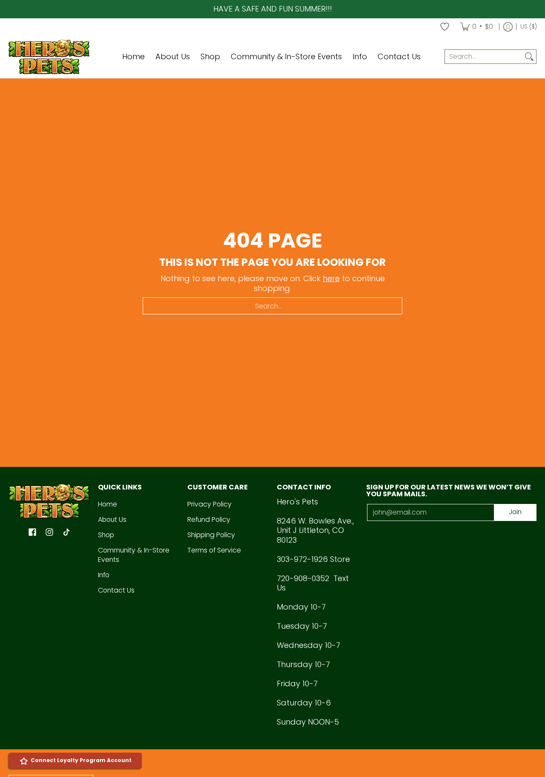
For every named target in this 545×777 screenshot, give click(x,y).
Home (107, 504)
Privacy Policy (209, 504)
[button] (32, 533)
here (331, 278)
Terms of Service (214, 550)
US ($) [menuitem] (528, 27)
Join (515, 512)
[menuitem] (476, 26)
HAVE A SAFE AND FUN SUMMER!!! (272, 8)
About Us (112, 519)
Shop (106, 535)
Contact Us (116, 590)
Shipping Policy (211, 535)
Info (103, 575)
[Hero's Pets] (49, 56)
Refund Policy (208, 519)
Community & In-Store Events (133, 555)
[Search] (529, 57)
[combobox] (483, 57)
